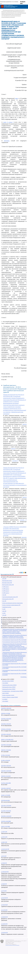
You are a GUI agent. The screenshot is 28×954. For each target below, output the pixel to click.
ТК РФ (3, 609)
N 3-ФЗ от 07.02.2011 (5, 760)
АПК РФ (4, 578)
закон (16, 98)
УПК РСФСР (5, 701)
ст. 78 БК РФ (4, 863)
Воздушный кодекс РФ (8, 584)
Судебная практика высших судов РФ (11, 617)
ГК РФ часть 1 (5, 586)
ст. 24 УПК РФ (4, 910)
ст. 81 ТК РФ (3, 856)
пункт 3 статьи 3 (8, 122)
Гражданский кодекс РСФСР (9, 685)
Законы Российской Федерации (10, 619)
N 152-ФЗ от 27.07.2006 (6, 805)
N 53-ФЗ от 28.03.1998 (6, 821)
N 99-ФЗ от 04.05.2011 (6, 776)
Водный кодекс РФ (7, 582)
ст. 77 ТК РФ (3, 890)
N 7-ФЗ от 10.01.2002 (5, 755)
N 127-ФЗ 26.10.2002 (5, 800)
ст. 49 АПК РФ (4, 923)
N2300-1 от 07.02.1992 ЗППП (7, 739)
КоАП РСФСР (5, 693)
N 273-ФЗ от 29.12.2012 (6, 723)
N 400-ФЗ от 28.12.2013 (6, 708)
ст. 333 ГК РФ (4, 831)
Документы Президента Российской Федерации (14, 621)
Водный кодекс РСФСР (8, 681)
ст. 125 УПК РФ (4, 904)
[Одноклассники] (24, 572)
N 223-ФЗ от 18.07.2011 (6, 788)
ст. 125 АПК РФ (4, 932)
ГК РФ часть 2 (5, 588)
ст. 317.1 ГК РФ (4, 836)
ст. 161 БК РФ (4, 883)
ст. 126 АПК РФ (4, 916)
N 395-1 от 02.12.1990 (5, 826)
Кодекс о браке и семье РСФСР (10, 697)
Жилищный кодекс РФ (7, 599)
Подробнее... (24, 676)
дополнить (6, 140)
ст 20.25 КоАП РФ (5, 849)
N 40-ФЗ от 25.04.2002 (6, 718)
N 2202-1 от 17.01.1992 (5, 795)
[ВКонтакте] (21, 572)
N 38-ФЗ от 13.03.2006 (6, 750)
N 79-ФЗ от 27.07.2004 (6, 729)
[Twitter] (22, 572)
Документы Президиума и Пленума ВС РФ (12, 627)
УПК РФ (4, 615)
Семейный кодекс (6, 607)
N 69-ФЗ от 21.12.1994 (5, 713)
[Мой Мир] (25, 572)
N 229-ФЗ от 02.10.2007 (6, 816)
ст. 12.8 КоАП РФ (4, 871)
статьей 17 (15, 460)
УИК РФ (4, 611)
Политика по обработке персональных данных (12, 945)
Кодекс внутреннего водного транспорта (12, 603)
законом (24, 537)
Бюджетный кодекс (7, 580)
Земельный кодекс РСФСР (8, 689)
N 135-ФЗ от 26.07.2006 (6, 770)
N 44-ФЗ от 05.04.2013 (6, 810)
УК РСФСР (4, 699)
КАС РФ (4, 601)
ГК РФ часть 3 (5, 590)
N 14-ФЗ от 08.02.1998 (6, 783)
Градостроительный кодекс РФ (10, 596)
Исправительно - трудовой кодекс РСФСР (12, 691)
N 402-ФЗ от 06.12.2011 (6, 765)
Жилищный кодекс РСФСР (8, 687)
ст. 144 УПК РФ (4, 897)
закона (24, 424)
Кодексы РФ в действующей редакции (11, 576)
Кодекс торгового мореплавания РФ (11, 605)
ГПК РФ (4, 594)
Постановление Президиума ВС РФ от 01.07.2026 (14, 639)
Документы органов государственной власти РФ (14, 625)
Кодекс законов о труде (8, 695)
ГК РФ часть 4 (5, 592)
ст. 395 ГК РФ (4, 842)
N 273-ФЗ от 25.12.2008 (6, 744)
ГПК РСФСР (5, 683)
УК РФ (3, 613)
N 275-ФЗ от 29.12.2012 (6, 734)
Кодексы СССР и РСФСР (8, 679)
